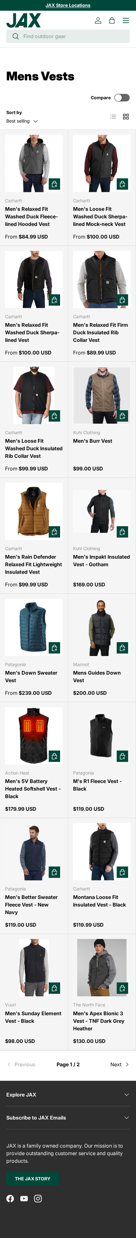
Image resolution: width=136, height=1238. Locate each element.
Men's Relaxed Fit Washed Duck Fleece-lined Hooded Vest (31, 216)
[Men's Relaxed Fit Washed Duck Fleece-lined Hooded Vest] (34, 163)
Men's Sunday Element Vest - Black (33, 1017)
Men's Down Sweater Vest (31, 676)
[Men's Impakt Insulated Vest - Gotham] (102, 511)
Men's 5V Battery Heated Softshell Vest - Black (33, 788)
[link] (26, 1064)
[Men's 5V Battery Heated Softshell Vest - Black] (34, 735)
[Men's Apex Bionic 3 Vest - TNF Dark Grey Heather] (102, 967)
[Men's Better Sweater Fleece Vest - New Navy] (34, 851)
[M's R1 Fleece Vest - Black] (102, 735)
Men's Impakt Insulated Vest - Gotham (101, 560)
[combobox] (68, 36)
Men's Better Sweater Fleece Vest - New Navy (31, 904)
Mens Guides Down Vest (97, 676)
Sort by (14, 112)
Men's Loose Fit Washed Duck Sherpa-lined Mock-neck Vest (100, 216)
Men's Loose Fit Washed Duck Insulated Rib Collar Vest (34, 448)
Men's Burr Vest (92, 441)
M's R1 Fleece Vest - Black (97, 785)
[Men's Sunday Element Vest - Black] (34, 967)
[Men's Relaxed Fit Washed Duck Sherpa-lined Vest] (34, 279)
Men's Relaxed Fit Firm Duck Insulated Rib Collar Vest (100, 332)
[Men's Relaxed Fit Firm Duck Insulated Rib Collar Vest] (102, 279)
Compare (101, 97)
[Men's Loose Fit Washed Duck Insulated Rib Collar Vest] (34, 395)
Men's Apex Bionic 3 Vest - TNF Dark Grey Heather (99, 1021)
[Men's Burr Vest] (102, 395)
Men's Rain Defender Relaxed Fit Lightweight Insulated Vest (33, 564)
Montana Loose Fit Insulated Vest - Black (99, 901)
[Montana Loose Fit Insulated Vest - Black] (102, 851)
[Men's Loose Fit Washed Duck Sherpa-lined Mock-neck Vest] (102, 163)
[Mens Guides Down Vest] (102, 627)
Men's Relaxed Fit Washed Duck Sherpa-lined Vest (32, 332)
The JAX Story (32, 1178)
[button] (112, 20)
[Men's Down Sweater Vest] (34, 627)
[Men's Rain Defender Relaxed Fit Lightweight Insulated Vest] (34, 511)
